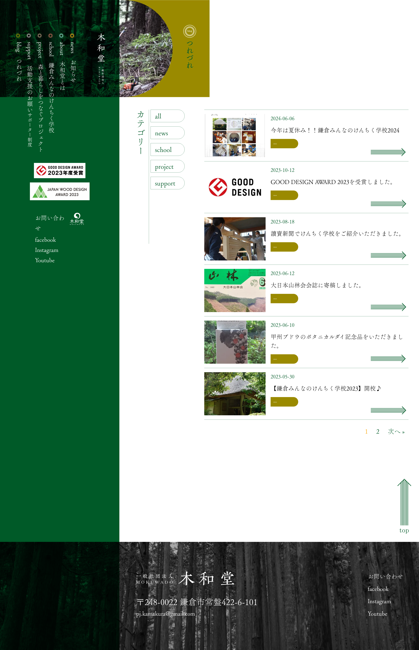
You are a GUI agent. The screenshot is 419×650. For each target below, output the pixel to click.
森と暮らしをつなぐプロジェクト (41, 97)
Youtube (45, 260)
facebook (45, 239)
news (161, 132)
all (158, 116)
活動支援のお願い (30, 94)
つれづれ (19, 62)
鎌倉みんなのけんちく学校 (51, 87)
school (163, 149)
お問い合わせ (385, 576)
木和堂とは (62, 66)
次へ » (396, 431)
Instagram (46, 250)
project (164, 166)
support (165, 183)
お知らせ (73, 62)
